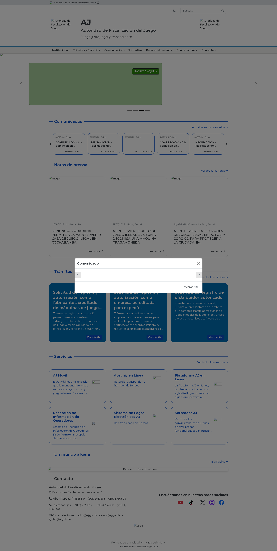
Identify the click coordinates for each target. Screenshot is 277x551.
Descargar (188, 287)
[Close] (198, 263)
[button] (78, 275)
